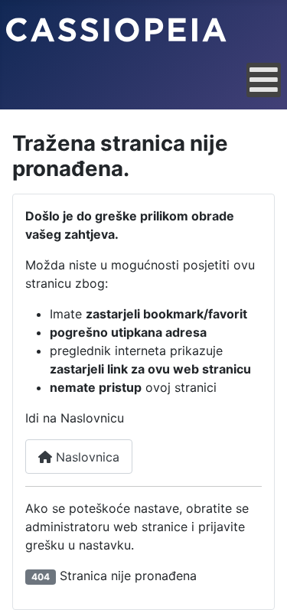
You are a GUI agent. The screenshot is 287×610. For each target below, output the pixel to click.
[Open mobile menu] (263, 80)
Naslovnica (85, 457)
